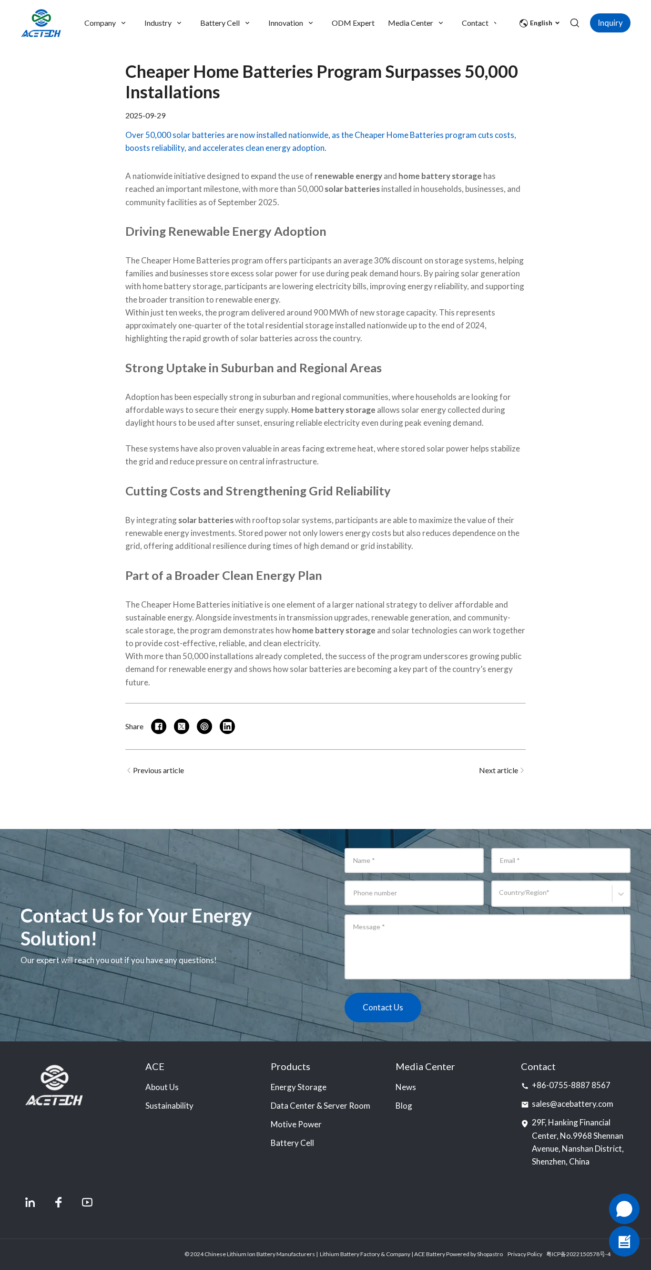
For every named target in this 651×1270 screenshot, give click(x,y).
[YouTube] (87, 1202)
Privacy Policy (525, 1254)
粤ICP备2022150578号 (575, 1254)
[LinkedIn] (30, 1202)
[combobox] (500, 898)
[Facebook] (58, 1202)
